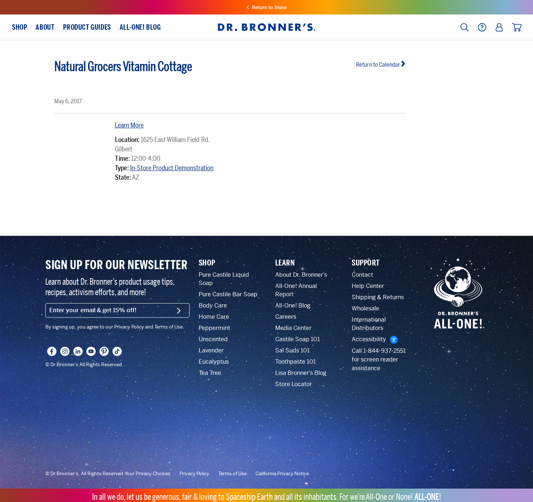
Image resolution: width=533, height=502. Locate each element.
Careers (285, 317)
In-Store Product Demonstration (172, 168)
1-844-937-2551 (384, 351)
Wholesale (365, 308)
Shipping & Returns (378, 297)
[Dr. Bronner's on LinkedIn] (77, 351)
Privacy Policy (194, 474)
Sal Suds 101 (292, 350)
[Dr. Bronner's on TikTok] (117, 351)
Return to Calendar (378, 64)
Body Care (213, 305)
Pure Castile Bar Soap (228, 294)
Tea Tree (210, 373)
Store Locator (293, 384)
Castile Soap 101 (297, 339)
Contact (362, 275)
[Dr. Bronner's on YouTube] (91, 351)
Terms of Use (232, 474)
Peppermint (214, 328)
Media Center (293, 328)
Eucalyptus (214, 361)
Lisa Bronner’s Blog (300, 373)
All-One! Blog (292, 305)
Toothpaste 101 (295, 361)
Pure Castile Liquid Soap (224, 279)
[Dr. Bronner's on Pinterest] (104, 351)
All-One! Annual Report (296, 290)
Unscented (213, 339)
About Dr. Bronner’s (301, 275)
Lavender (211, 350)
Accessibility (369, 339)
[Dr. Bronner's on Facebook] (51, 351)
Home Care (214, 317)
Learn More (129, 125)
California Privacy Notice (282, 474)
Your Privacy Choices (147, 474)
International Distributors (369, 324)
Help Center (368, 286)
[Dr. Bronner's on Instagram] (64, 351)
